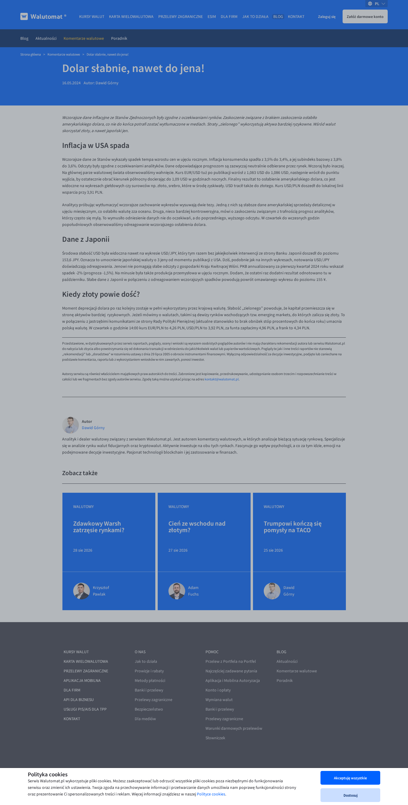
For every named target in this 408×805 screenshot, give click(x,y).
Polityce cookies (211, 794)
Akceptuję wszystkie (350, 777)
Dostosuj (350, 795)
